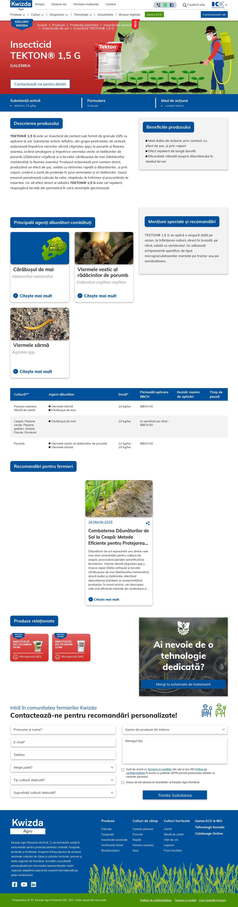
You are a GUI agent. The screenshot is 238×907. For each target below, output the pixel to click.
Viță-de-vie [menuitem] (171, 839)
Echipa (39, 4)
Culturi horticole (177, 821)
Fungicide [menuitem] (107, 834)
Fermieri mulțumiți (86, 4)
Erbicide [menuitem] (106, 829)
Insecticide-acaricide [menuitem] (114, 839)
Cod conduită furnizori (212, 900)
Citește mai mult (36, 295)
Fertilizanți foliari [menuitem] (112, 845)
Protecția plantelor (84, 25)
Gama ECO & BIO (208, 821)
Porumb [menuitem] (138, 834)
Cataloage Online (209, 833)
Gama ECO (154, 14)
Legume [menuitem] (169, 845)
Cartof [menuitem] (168, 829)
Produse (58, 25)
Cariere (111, 4)
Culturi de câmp (145, 821)
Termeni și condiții (185, 900)
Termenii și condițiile (159, 769)
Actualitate (105, 14)
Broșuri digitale (129, 14)
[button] (226, 5)
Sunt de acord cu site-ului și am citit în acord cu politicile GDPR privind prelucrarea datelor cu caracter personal (170, 773)
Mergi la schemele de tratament (183, 684)
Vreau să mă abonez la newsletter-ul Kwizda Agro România (163, 782)
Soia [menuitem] (135, 850)
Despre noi (59, 4)
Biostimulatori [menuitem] (110, 850)
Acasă (42, 25)
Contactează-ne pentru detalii (40, 84)
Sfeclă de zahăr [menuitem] (174, 834)
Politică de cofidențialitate (156, 900)
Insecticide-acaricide (120, 25)
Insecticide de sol (55, 28)
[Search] (148, 523)
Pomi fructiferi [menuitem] (173, 850)
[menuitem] (216, 5)
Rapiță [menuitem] (137, 839)
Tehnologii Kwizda (209, 827)
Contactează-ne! (214, 14)
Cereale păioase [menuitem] (143, 829)
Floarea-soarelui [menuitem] (143, 845)
